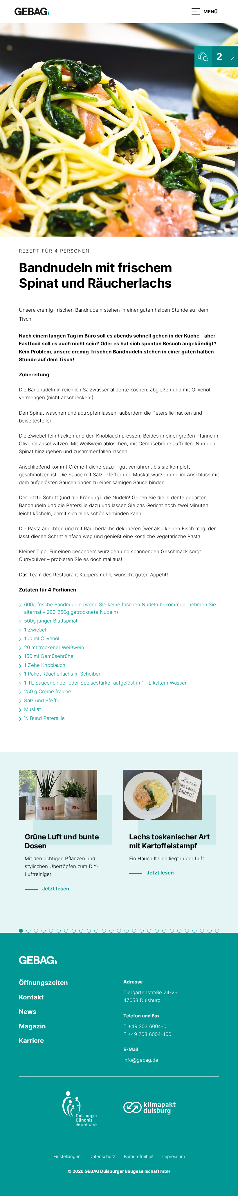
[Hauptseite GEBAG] (32, 11)
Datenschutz (102, 1156)
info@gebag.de (140, 1060)
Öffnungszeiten (43, 982)
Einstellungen (67, 1156)
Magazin (32, 1026)
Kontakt (31, 997)
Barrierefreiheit (139, 1156)
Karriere (31, 1040)
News (27, 1011)
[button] (204, 11)
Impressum (173, 1156)
